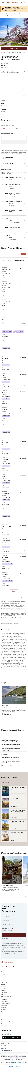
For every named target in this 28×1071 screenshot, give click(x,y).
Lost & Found (4, 992)
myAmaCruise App (5, 1025)
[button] (25, 2)
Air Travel (3, 1023)
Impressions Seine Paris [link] (6, 15)
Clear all (9, 260)
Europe (15, 13)
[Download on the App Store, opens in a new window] (6, 1037)
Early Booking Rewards (19, 260)
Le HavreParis (14, 142)
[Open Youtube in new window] (13, 966)
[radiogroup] (14, 931)
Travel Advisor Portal (6, 996)
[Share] (25, 65)
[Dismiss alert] (26, 9)
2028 (17, 128)
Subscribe (3, 1007)
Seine (20, 13)
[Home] (12, 3)
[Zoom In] (23, 89)
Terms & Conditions (5, 1043)
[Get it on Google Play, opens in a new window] (16, 1037)
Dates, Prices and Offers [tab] (16, 52)
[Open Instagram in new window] (2, 966)
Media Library (4, 1005)
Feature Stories (4, 1001)
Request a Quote (5, 986)
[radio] (3, 930)
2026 (4, 128)
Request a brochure (5, 1003)
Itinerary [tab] (8, 52)
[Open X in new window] (9, 966)
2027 (10, 128)
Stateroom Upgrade (5, 1021)
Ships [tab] (24, 52)
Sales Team (3, 990)
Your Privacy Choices (8, 1050)
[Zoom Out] (23, 92)
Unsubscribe (4, 1009)
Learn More (13, 10)
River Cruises (9, 13)
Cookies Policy (4, 1048)
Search (23, 254)
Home (2, 13)
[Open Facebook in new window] (6, 966)
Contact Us (3, 988)
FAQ (2, 994)
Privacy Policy (3, 1045)
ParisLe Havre (14, 138)
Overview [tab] (3, 52)
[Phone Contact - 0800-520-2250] (21, 2)
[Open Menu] (2, 2)
